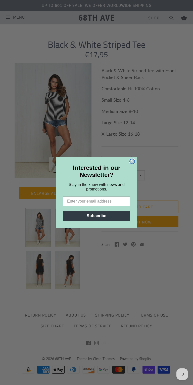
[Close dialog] (132, 161)
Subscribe (96, 216)
